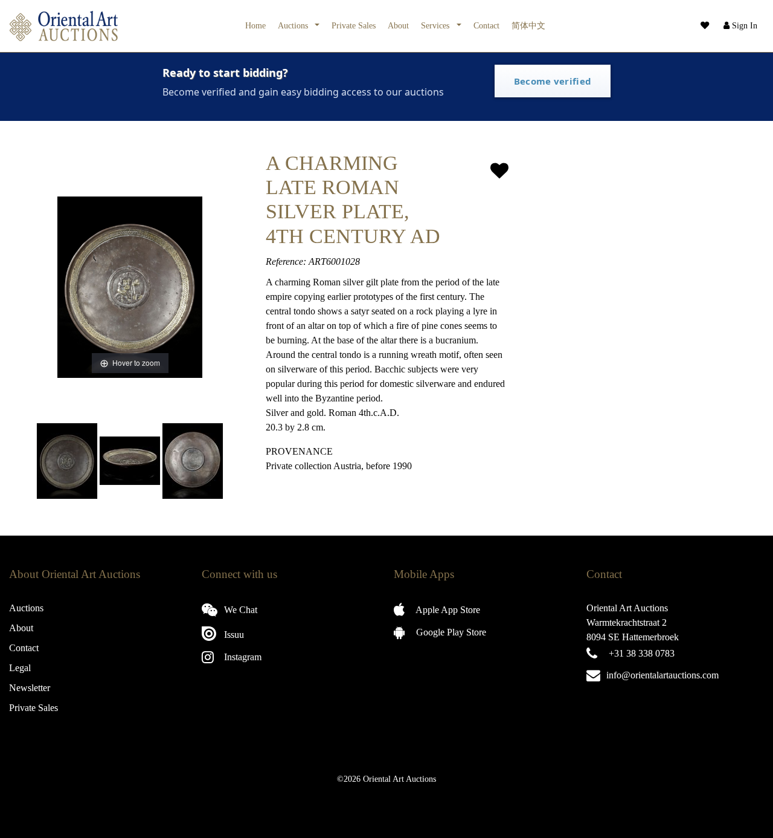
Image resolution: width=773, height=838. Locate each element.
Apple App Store (447, 610)
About (398, 25)
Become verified (553, 81)
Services (436, 25)
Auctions (294, 25)
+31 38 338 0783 (642, 653)
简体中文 (528, 25)
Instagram (241, 657)
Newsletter (29, 688)
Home (255, 25)
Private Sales (354, 25)
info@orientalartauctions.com (662, 675)
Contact (486, 25)
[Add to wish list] (499, 170)
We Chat (239, 610)
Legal (20, 668)
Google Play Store (450, 632)
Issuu (233, 634)
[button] (739, 26)
